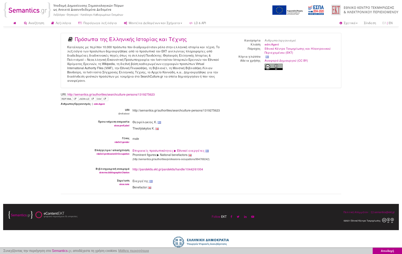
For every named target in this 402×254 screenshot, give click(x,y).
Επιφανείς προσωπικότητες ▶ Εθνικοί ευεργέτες (169, 150)
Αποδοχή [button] (387, 251)
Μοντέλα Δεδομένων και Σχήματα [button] (154, 23)
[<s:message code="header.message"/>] (64, 9)
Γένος (122, 139)
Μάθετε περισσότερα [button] (133, 251)
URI (123, 111)
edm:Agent (272, 44)
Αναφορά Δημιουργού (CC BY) (286, 60)
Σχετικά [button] (349, 23)
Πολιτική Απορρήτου (356, 212)
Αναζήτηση (36, 23)
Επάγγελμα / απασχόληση (112, 151)
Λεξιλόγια (63, 23)
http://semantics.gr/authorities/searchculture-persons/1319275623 (111, 94)
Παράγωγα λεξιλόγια (100, 23)
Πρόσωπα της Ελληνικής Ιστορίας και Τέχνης (131, 39)
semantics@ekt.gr (384, 212)
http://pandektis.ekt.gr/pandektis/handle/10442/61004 (168, 169)
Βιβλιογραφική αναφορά (112, 170)
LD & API (199, 23)
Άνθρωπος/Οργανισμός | (83, 104)
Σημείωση (123, 182)
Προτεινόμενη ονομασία (113, 123)
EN (391, 23)
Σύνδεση (370, 23)
